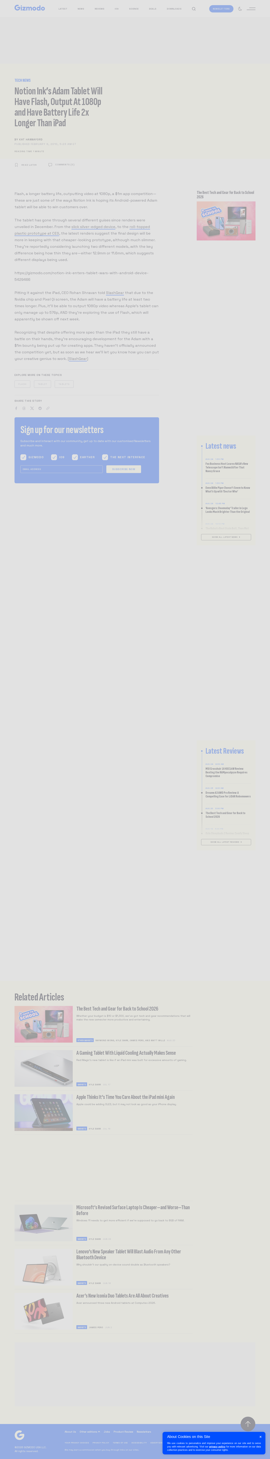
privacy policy (217, 1446)
